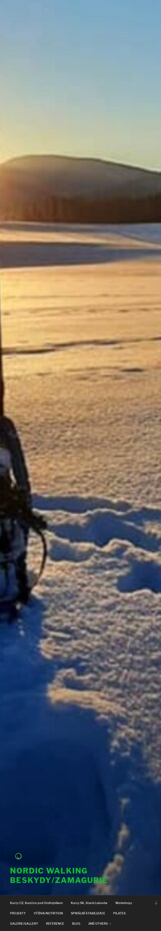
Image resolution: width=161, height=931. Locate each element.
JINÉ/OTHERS (98, 923)
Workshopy (123, 903)
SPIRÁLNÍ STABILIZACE (88, 913)
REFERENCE (55, 923)
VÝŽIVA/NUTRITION (48, 913)
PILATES (119, 913)
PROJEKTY (18, 913)
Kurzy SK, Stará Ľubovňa (89, 903)
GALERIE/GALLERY (24, 923)
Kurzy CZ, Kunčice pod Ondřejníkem (36, 903)
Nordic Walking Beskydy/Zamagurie (59, 875)
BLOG (76, 923)
